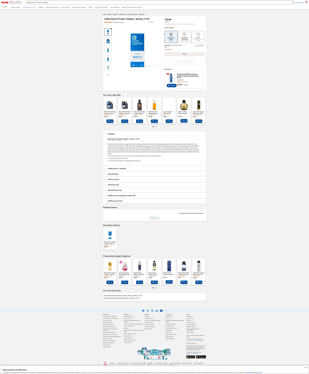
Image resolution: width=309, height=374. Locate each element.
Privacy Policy (249, 372)
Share (151, 22)
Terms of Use (258, 372)
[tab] (108, 32)
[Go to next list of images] (108, 74)
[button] (199, 45)
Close (306, 367)
